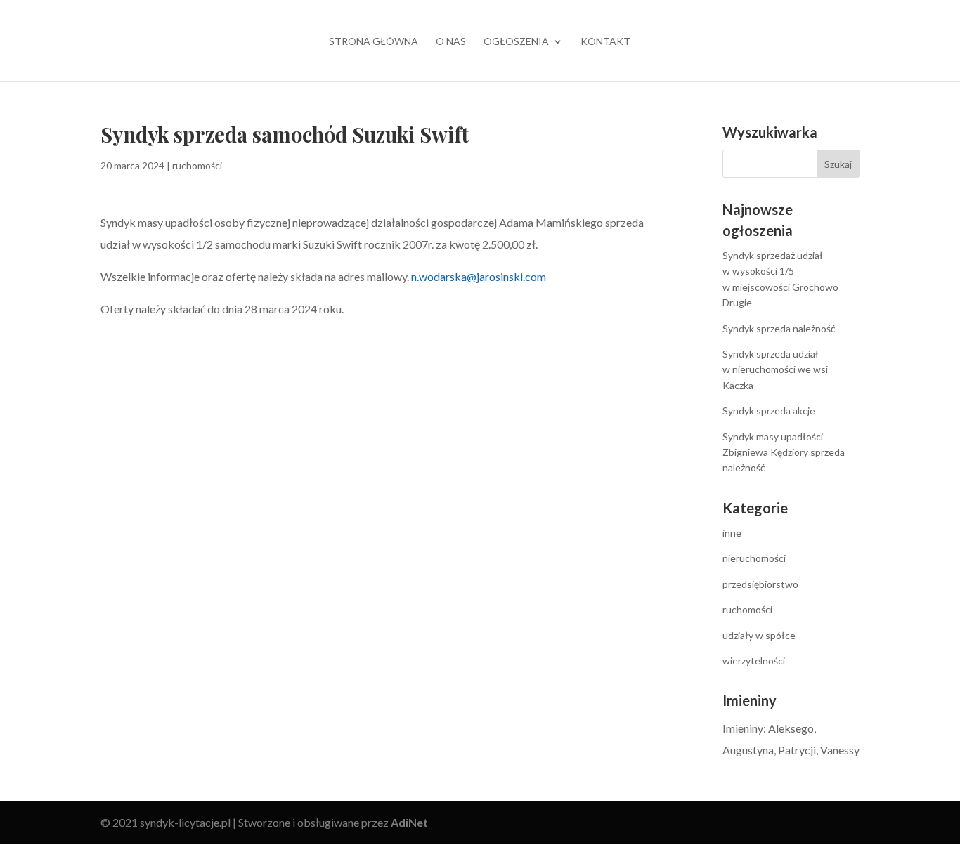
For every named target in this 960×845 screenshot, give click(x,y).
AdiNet (409, 822)
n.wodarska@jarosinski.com (478, 276)
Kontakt (605, 42)
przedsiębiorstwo (760, 584)
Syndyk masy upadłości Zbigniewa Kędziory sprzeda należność (783, 452)
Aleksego (791, 728)
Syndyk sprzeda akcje (768, 411)
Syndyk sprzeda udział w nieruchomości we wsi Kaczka (775, 369)
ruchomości (197, 165)
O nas (451, 42)
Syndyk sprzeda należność (779, 328)
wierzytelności (753, 661)
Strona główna (373, 42)
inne (731, 533)
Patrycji (797, 749)
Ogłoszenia (516, 42)
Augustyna (748, 749)
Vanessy (840, 749)
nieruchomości (754, 558)
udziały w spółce (759, 635)
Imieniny (742, 728)
